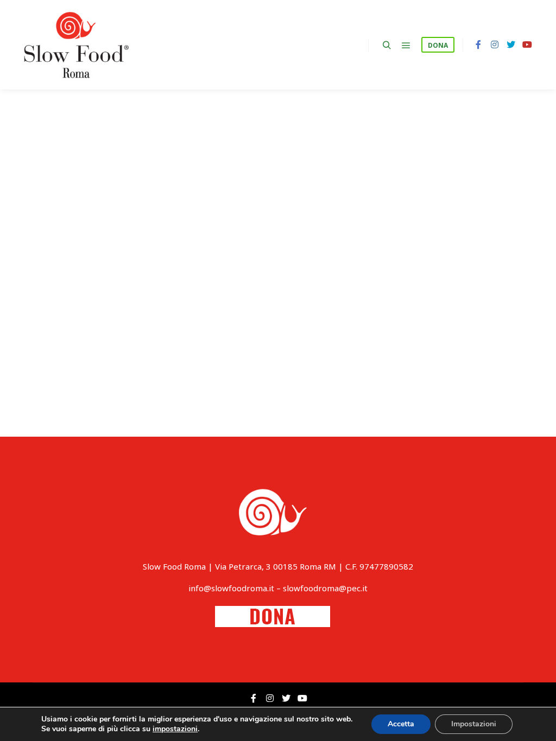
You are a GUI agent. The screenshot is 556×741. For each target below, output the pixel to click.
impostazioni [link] (175, 729)
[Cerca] (386, 46)
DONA (438, 45)
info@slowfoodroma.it (231, 588)
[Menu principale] (406, 46)
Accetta (401, 724)
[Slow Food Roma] (76, 45)
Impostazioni (473, 724)
